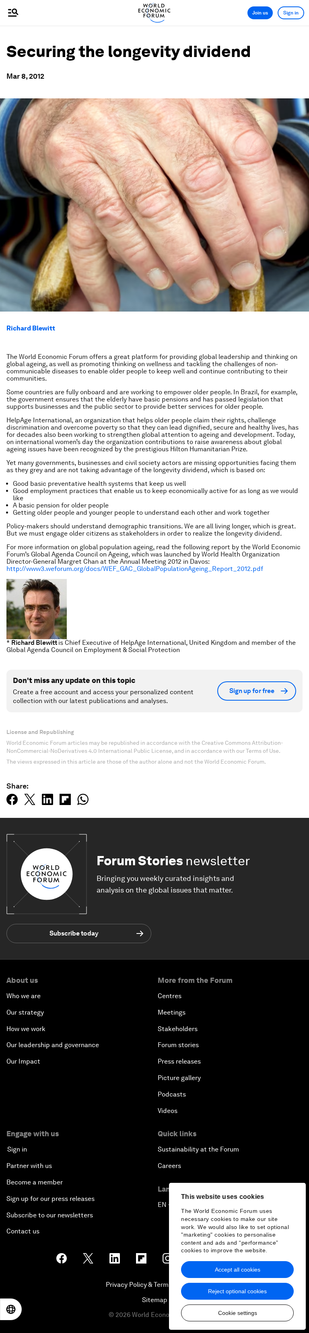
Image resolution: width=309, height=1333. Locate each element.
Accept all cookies (237, 1269)
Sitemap (154, 1300)
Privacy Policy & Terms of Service (154, 1284)
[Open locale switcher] (10, 1309)
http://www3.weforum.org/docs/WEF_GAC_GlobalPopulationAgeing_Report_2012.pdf (134, 569)
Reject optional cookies (237, 1291)
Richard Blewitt (30, 328)
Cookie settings (237, 1313)
